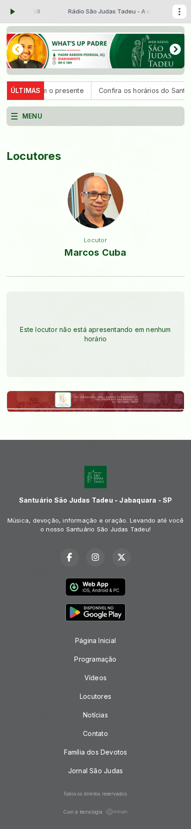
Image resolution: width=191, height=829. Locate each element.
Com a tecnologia (82, 812)
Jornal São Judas (95, 771)
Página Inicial (95, 640)
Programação (95, 659)
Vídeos (95, 678)
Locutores (95, 696)
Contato (95, 733)
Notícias (95, 715)
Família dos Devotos (95, 752)
